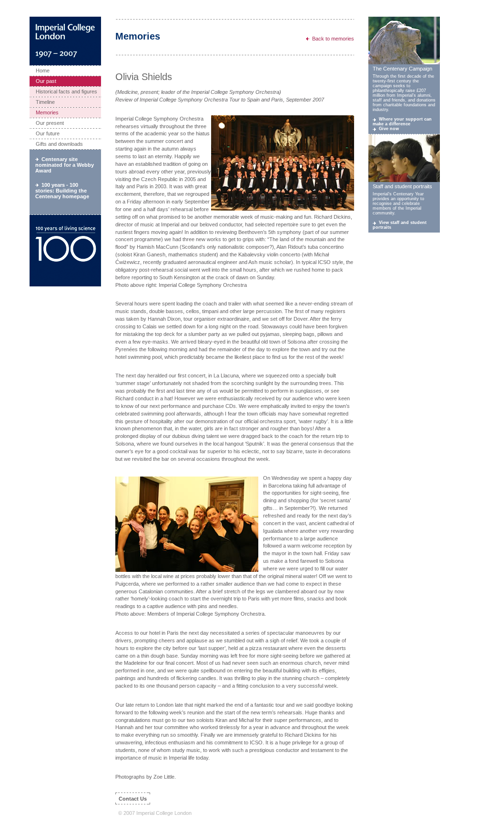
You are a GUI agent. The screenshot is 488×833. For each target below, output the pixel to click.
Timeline (45, 102)
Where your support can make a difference (402, 121)
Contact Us (133, 799)
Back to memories (333, 38)
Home (43, 70)
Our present (50, 123)
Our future (48, 133)
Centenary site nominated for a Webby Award (64, 164)
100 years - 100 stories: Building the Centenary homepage (62, 190)
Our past (46, 81)
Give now (389, 128)
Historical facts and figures (66, 91)
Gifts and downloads (59, 144)
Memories (47, 112)
